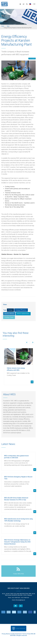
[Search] (27, 4)
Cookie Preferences (20, 628)
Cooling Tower (9, 317)
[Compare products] (23, 4)
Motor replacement (23, 313)
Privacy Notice (6, 634)
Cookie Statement (16, 634)
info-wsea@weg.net (20, 600)
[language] (30, 4)
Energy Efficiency (21, 310)
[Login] (20, 4)
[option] (18, 365)
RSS (32, 634)
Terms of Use (26, 634)
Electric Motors (9, 313)
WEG (4, 4)
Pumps (10, 310)
